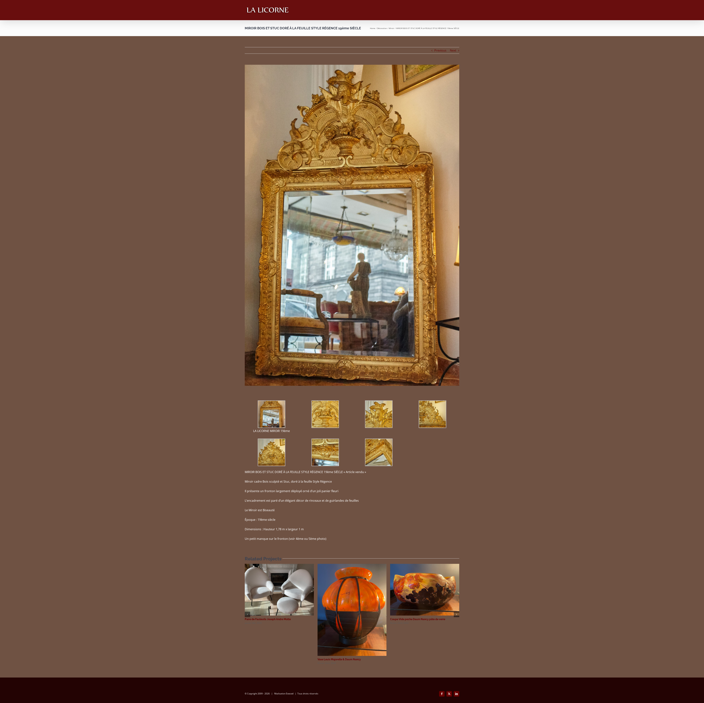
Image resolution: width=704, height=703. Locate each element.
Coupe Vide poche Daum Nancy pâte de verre (417, 619)
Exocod (289, 693)
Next (453, 50)
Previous (440, 50)
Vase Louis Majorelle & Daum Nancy (339, 659)
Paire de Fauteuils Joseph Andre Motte (268, 619)
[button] (247, 614)
